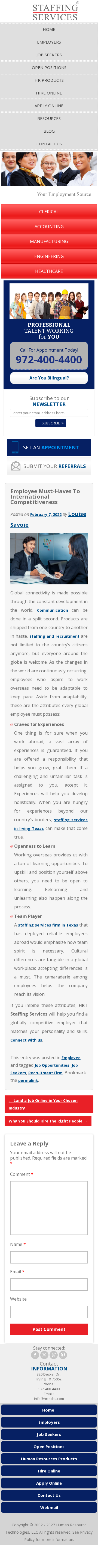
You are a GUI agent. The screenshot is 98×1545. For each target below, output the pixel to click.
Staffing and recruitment (54, 636)
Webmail (49, 1507)
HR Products (49, 80)
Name (18, 1244)
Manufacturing (49, 241)
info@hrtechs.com (49, 1398)
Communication (52, 610)
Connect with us (26, 1040)
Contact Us (49, 143)
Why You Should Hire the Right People (48, 1121)
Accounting (49, 227)
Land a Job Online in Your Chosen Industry (43, 1104)
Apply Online (49, 105)
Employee (71, 1057)
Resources (49, 118)
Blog (49, 131)
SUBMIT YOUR (54, 466)
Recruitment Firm (45, 1072)
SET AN (51, 447)
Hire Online (49, 93)
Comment (21, 1174)
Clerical (49, 212)
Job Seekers (49, 54)
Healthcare (49, 271)
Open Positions (49, 67)
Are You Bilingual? (49, 378)
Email (17, 1271)
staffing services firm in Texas (48, 925)
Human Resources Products (49, 1458)
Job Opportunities (52, 1065)
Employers (49, 42)
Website (18, 1299)
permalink (28, 1080)
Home (49, 29)
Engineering (49, 256)
